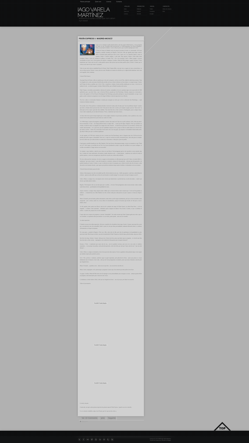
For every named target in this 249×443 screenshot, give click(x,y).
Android (139, 11)
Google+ (152, 13)
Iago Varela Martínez (93, 12)
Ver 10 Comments (90, 418)
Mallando (139, 9)
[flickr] (88, 439)
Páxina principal (85, 1)
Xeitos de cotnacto (167, 9)
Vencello (139, 13)
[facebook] (84, 439)
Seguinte (112, 418)
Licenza (108, 1)
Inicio (125, 9)
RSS (164, 11)
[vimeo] (92, 439)
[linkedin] (100, 439)
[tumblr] (109, 439)
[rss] (113, 439)
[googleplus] (105, 439)
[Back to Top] (222, 428)
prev (103, 418)
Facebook (152, 11)
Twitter (151, 9)
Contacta (119, 1)
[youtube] (96, 439)
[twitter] (80, 439)
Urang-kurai (158, 440)
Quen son (98, 1)
